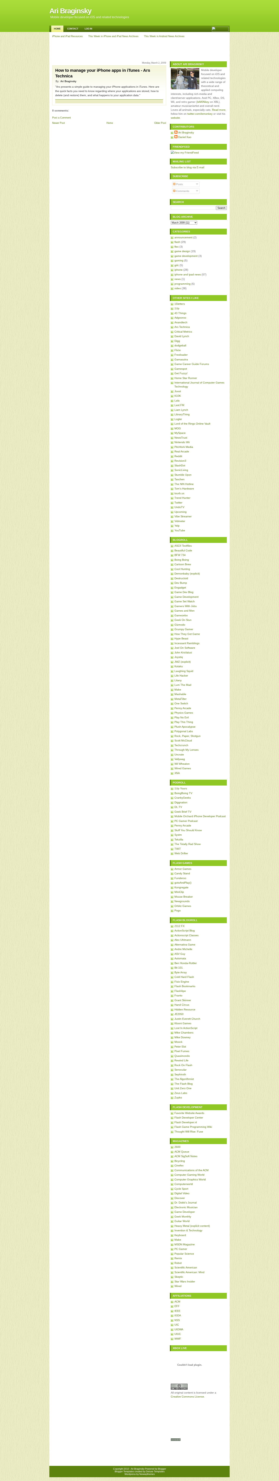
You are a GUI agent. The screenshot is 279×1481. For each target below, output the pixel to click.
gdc (176, 265)
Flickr (177, 350)
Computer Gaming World (189, 1174)
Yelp (177, 525)
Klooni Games (182, 1023)
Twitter (178, 502)
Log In (88, 28)
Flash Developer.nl (185, 1122)
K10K (177, 395)
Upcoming (180, 511)
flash (177, 241)
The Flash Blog (183, 1083)
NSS (177, 1320)
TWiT (177, 848)
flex (176, 246)
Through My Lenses (186, 749)
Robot (178, 1262)
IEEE (177, 1310)
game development (186, 255)
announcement (183, 237)
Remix (178, 1258)
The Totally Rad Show (187, 844)
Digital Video (181, 1193)
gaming (178, 260)
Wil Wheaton (182, 763)
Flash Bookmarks (184, 986)
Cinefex (179, 1165)
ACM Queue (181, 1151)
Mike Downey (182, 1037)
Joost (177, 391)
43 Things (180, 313)
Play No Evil (181, 717)
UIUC (177, 1333)
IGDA (177, 1315)
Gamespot (180, 368)
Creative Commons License (187, 1396)
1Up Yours (180, 788)
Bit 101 (178, 967)
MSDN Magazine (184, 1244)
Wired (177, 1286)
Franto (178, 995)
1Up (176, 308)
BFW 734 (180, 555)
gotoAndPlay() (183, 882)
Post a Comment (61, 117)
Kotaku (178, 666)
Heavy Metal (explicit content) (192, 1225)
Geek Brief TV (182, 811)
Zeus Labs (180, 1092)
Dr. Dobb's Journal (185, 1202)
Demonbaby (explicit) (187, 573)
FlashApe (180, 990)
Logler (178, 419)
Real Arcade (181, 451)
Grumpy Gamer (183, 629)
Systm (178, 834)
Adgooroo (180, 317)
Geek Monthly (182, 1216)
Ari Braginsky (70, 11)
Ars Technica (182, 326)
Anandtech (180, 322)
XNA (177, 773)
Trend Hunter (182, 497)
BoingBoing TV (183, 793)
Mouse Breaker (183, 896)
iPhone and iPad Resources (67, 36)
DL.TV (178, 806)
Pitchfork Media (183, 446)
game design (182, 251)
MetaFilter (180, 698)
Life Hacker (181, 675)
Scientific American (185, 1267)
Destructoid (181, 578)
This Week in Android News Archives (164, 36)
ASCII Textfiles (183, 545)
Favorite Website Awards (189, 1113)
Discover (179, 1198)
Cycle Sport (181, 1188)
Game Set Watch (184, 601)
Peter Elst (180, 1046)
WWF (177, 1338)
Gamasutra (181, 359)
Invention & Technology (188, 1230)
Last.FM (179, 405)
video (177, 288)
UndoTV (179, 507)
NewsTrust (180, 437)
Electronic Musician (186, 1207)
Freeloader (181, 354)
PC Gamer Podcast (186, 820)
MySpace (180, 432)
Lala (177, 400)
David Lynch (181, 336)
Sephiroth (180, 1074)
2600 (177, 1146)
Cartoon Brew (182, 564)
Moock (178, 1041)
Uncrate (179, 754)
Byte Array (180, 972)
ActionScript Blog (184, 930)
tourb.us (179, 493)
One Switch (181, 703)
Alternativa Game (184, 944)
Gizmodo (179, 624)
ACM (177, 1301)
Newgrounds (182, 901)
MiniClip (179, 891)
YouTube (179, 530)
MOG (177, 428)
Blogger (162, 1469)
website (175, 117)
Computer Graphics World (190, 1179)
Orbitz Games (182, 905)
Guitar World (182, 1221)
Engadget (180, 587)
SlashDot (179, 465)
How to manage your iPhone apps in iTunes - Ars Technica (102, 73)
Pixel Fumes (181, 1051)
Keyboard (180, 1235)
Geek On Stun (183, 619)
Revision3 (180, 460)
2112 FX (179, 926)
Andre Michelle (183, 949)
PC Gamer (180, 1248)
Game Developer (184, 1211)
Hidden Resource (184, 1009)
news (177, 279)
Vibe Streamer (183, 516)
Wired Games (182, 768)
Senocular (180, 1069)
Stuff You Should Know (188, 830)
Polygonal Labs (183, 731)
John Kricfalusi (183, 652)
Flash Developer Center (188, 1117)
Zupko (178, 1097)
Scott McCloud (183, 740)
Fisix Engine (181, 981)
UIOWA (178, 1329)
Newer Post (58, 123)
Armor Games (182, 868)
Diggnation (180, 802)
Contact (72, 28)
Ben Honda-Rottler (185, 963)
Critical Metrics (183, 331)
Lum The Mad (182, 684)
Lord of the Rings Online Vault (192, 423)
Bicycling (179, 1160)
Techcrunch (181, 745)
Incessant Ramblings (186, 643)
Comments (182, 191)
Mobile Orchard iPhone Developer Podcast (200, 816)
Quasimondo (182, 1055)
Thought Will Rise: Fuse (188, 1131)
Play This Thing (183, 721)
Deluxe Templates (155, 1471)
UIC (176, 1324)
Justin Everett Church (187, 1018)
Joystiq (178, 657)
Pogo (177, 910)
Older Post (160, 123)
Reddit (178, 456)
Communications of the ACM (191, 1170)
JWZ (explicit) (182, 661)
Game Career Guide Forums (191, 364)
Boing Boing (181, 559)
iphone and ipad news (187, 274)
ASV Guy (179, 953)
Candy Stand (182, 873)
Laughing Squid (183, 671)
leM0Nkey (203, 101)
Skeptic (178, 1276)
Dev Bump (180, 582)
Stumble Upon (183, 474)
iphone (178, 269)
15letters (179, 303)
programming (182, 283)
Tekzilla (178, 839)
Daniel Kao (184, 137)
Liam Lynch (181, 409)
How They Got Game (187, 633)
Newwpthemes (147, 1474)
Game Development (186, 596)
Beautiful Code (183, 550)
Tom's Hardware (184, 488)
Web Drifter (181, 853)
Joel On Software (184, 647)
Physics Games (183, 712)
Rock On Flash (183, 1065)
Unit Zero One (183, 1088)
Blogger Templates (124, 1471)
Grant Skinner (182, 1000)
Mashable (180, 694)
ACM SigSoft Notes (185, 1156)
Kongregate (181, 887)
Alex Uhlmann (182, 939)
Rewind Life (181, 1060)
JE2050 (179, 1014)
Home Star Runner (185, 378)
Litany (178, 680)
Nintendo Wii (182, 442)
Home (57, 28)
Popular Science (184, 1253)
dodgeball (180, 345)
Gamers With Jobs (185, 606)
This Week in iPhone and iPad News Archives (113, 36)
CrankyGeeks (182, 797)
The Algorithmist (184, 1078)
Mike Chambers (183, 1032)
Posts (179, 184)
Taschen (179, 479)
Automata (180, 958)
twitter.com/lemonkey (200, 113)
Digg (177, 340)
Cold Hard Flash (184, 976)
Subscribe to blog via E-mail (187, 167)
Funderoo (180, 878)
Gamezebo (181, 615)
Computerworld (183, 1184)
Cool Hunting (182, 569)
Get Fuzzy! (181, 373)
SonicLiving (181, 470)
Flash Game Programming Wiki (193, 1126)
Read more (218, 109)
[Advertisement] (140, 49)
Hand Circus (181, 1004)
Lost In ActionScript (185, 1028)
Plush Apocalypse (184, 726)
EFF (177, 1306)
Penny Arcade (182, 708)
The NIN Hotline (184, 484)
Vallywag (179, 759)
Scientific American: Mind (189, 1272)
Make (177, 689)
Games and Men (184, 610)
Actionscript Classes (186, 935)
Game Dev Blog (183, 592)
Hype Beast (181, 638)
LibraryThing (182, 414)
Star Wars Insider (184, 1281)
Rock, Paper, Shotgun (187, 735)
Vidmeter (179, 521)
